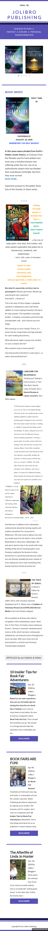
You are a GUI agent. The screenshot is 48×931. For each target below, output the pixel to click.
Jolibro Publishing (24, 14)
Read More (24, 739)
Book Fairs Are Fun (18, 719)
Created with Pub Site (40, 929)
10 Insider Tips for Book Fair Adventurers (21, 816)
